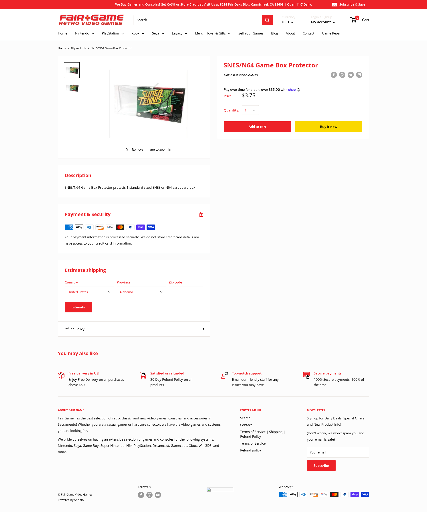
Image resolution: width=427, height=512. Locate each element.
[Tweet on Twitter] (351, 74)
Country (71, 282)
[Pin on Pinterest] (342, 74)
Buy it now (328, 126)
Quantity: (231, 110)
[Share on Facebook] (334, 74)
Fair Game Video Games (241, 75)
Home (62, 48)
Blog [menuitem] (274, 33)
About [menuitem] (290, 33)
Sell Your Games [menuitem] (250, 33)
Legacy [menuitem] (177, 33)
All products (78, 48)
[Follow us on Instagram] (149, 495)
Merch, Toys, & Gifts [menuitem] (210, 33)
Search (245, 418)
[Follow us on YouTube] (158, 495)
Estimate (78, 307)
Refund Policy (74, 329)
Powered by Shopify (71, 500)
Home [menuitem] (62, 33)
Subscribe (321, 465)
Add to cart (257, 126)
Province (124, 282)
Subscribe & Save (352, 4)
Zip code (175, 282)
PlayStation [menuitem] (110, 33)
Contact (246, 425)
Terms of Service (253, 443)
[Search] (267, 20)
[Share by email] (359, 74)
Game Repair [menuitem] (332, 33)
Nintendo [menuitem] (82, 33)
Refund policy (250, 450)
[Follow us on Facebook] (141, 495)
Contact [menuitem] (308, 33)
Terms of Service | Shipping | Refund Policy (262, 434)
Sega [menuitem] (155, 33)
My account (321, 22)
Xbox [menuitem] (135, 33)
